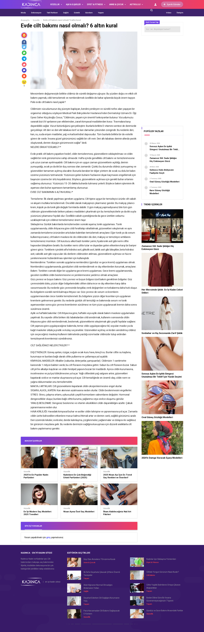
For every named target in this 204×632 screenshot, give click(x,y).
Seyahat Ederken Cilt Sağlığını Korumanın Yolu (101, 599)
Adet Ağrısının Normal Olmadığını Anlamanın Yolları (98, 586)
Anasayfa (25, 20)
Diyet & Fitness (152, 562)
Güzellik (36, 20)
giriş (48, 537)
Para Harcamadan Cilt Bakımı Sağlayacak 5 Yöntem (102, 612)
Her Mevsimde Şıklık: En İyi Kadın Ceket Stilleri (162, 291)
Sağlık (66, 12)
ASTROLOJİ (135, 4)
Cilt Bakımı (150, 575)
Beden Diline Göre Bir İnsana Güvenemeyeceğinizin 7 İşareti (159, 599)
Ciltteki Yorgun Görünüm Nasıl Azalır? (162, 572)
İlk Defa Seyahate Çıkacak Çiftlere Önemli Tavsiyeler (102, 573)
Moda (23, 12)
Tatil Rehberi (52, 12)
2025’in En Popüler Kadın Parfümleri (36, 476)
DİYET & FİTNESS (95, 4)
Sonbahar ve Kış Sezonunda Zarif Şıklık (162, 333)
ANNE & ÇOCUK (116, 4)
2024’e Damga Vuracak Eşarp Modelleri (162, 458)
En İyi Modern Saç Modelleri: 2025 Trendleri (38, 513)
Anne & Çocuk (89, 562)
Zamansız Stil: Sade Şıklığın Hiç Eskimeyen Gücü (158, 247)
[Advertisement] (162, 79)
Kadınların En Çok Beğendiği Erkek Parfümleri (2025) (77, 476)
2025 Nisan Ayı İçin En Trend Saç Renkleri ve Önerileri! (117, 476)
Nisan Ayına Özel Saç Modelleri (78, 511)
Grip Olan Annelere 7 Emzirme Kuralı (99, 559)
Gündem (89, 12)
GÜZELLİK (55, 4)
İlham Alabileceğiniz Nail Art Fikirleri (117, 513)
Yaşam (101, 12)
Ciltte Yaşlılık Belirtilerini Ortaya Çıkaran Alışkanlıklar (163, 586)
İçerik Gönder (174, 4)
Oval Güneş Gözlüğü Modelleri (157, 417)
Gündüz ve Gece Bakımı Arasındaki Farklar (164, 610)
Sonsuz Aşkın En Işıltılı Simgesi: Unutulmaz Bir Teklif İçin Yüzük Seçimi (162, 375)
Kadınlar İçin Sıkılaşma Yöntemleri (161, 559)
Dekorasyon (36, 12)
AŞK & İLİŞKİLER (73, 4)
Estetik (77, 12)
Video (168, 12)
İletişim (180, 12)
